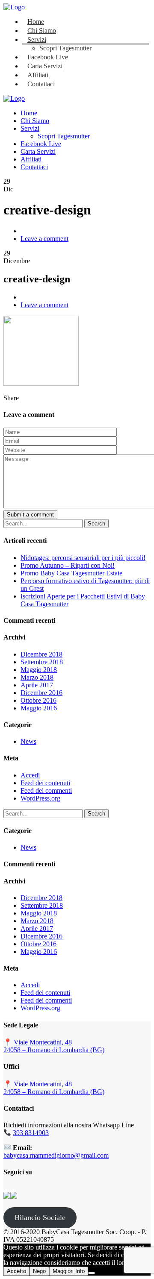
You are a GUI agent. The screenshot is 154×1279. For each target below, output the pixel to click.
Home (35, 21)
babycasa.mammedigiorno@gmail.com (56, 1155)
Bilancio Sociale (40, 1217)
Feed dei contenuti (45, 782)
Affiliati (37, 75)
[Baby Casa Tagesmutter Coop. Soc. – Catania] (14, 7)
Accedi (30, 775)
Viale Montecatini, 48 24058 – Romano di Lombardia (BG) (53, 1045)
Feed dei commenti (46, 790)
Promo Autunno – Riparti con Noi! (68, 565)
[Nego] (91, 1273)
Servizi (36, 39)
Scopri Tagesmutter (65, 48)
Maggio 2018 (39, 669)
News (28, 741)
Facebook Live (47, 57)
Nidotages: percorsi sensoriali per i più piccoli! (83, 557)
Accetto (16, 1271)
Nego (39, 1271)
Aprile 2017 (37, 685)
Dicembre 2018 (41, 654)
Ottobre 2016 (38, 700)
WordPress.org (40, 798)
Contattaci (41, 84)
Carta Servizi (44, 66)
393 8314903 (31, 1132)
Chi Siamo (41, 30)
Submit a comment (30, 514)
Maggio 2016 (39, 708)
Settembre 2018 (42, 662)
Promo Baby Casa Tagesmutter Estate (71, 573)
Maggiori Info (69, 1271)
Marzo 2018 (37, 677)
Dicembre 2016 (41, 692)
